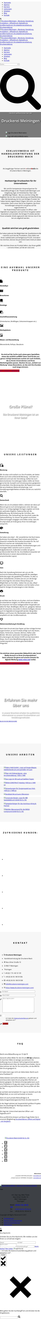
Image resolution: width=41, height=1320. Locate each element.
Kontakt (6, 15)
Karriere (7, 7)
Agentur (7, 5)
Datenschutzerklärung (21, 1018)
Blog (5, 13)
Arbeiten (7, 11)
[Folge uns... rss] (1, 1189)
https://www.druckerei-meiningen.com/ (20, 988)
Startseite (7, 3)
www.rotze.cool (24, 660)
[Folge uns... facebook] (0, 1189)
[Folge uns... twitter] (2, 1189)
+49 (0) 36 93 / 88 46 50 (23, 1209)
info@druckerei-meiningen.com (17, 984)
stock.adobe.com (37, 1175)
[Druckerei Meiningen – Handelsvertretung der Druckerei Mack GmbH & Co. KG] (20, 35)
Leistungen (8, 9)
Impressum (8, 1225)
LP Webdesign (9, 1218)
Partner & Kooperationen (13, 1221)
